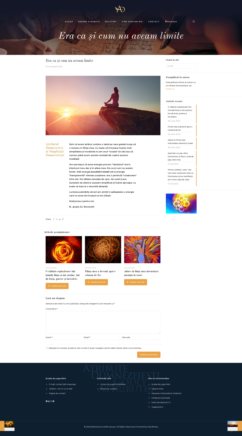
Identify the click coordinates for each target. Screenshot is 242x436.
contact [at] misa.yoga (66, 384)
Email (87, 337)
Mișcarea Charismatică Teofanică (166, 393)
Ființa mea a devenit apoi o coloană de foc (180, 128)
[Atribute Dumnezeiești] (121, 9)
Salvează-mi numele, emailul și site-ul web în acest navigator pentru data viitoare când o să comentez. (95, 348)
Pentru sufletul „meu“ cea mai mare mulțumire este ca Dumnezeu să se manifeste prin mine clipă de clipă (180, 175)
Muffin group (109, 427)
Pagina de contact (57, 393)
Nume (49, 337)
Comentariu (52, 309)
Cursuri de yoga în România (112, 384)
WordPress (153, 427)
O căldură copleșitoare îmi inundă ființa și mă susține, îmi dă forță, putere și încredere (63, 275)
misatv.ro (170, 89)
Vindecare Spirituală (161, 398)
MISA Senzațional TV (161, 402)
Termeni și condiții (108, 389)
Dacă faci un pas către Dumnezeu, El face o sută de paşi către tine (181, 156)
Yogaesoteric (157, 407)
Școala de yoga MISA (161, 384)
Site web (126, 337)
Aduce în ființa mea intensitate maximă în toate (180, 141)
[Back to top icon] (232, 431)
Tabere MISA (157, 389)
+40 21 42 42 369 (64, 389)
